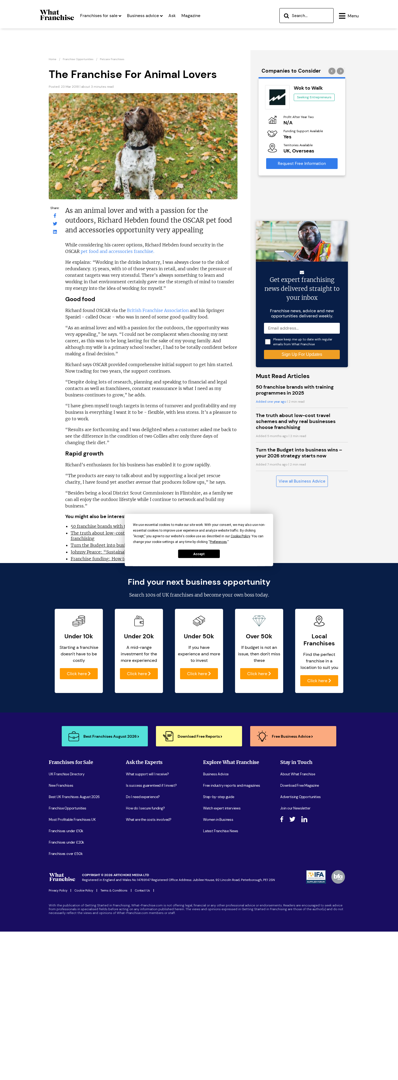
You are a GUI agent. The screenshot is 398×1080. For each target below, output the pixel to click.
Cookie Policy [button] (240, 536)
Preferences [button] (218, 542)
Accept (199, 554)
